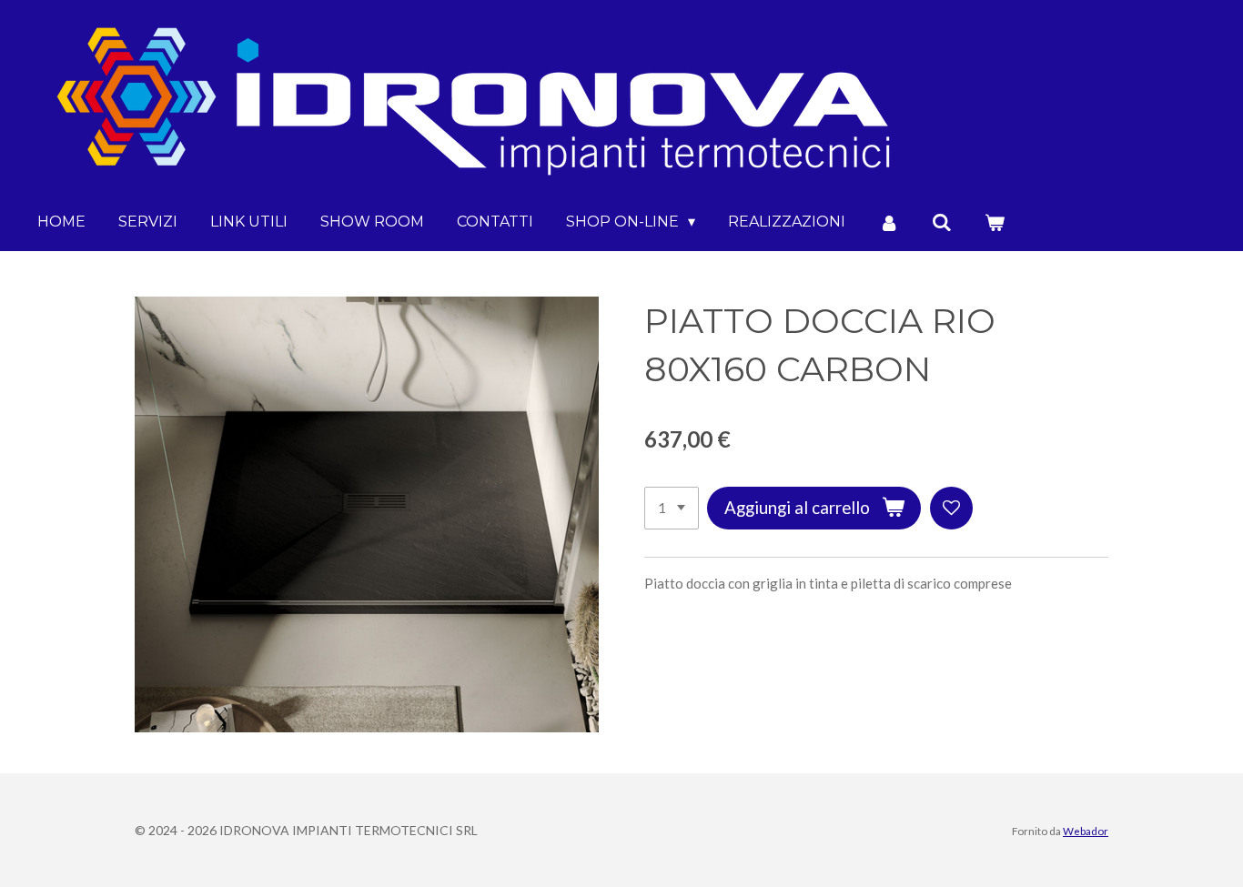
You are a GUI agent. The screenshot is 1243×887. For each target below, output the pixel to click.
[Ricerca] (942, 222)
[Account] (888, 222)
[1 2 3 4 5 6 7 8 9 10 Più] (671, 508)
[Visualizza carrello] (994, 222)
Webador (1085, 830)
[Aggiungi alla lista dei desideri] (951, 508)
